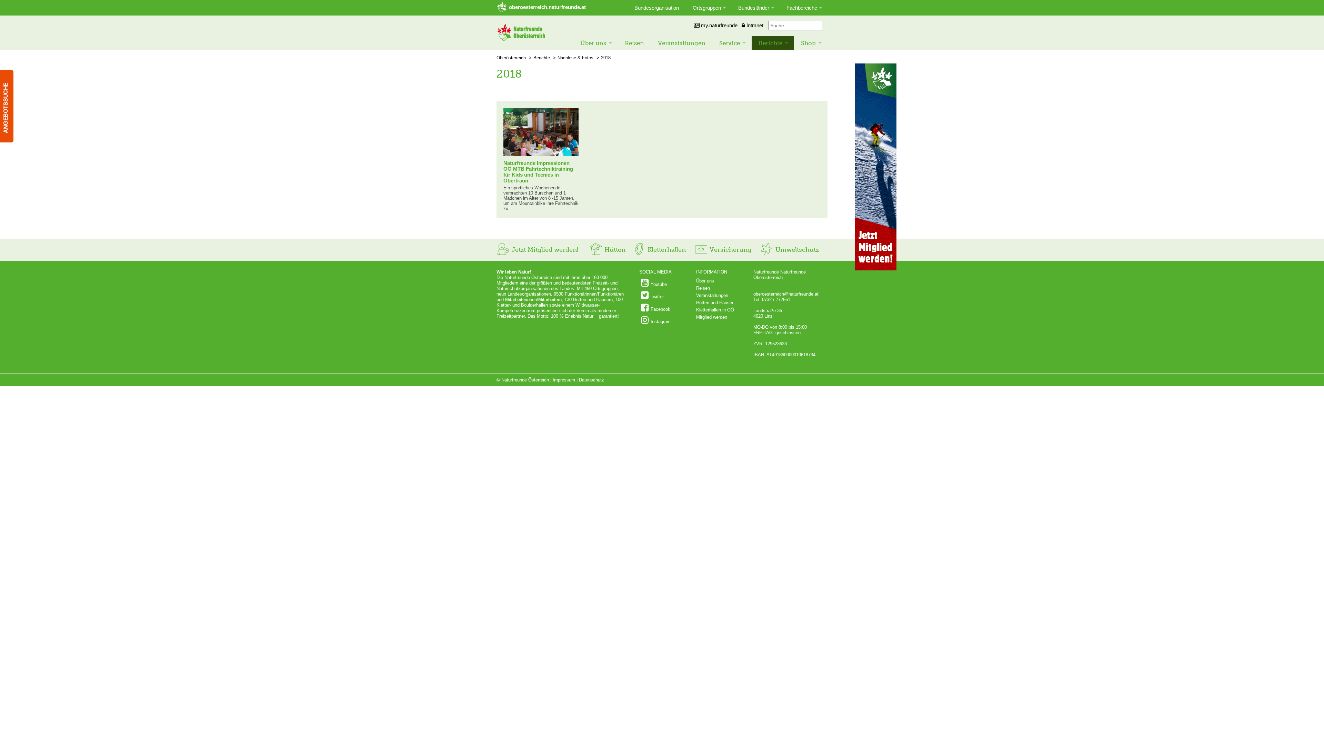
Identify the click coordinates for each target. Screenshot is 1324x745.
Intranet (754, 25)
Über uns (593, 43)
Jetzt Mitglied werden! (544, 250)
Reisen (634, 43)
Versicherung (729, 250)
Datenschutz (591, 380)
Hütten (614, 250)
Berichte (770, 43)
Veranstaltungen (681, 43)
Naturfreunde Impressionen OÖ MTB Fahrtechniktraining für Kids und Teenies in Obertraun (538, 171)
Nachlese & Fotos (575, 57)
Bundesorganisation (656, 8)
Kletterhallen (666, 250)
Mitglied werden (711, 317)
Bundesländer (753, 8)
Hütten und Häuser (714, 302)
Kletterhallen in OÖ (715, 309)
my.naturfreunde (719, 25)
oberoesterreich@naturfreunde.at (786, 294)
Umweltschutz (796, 250)
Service (729, 43)
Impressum (564, 380)
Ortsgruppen (707, 8)
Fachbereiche (801, 8)
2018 (606, 57)
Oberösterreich (511, 57)
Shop (808, 43)
